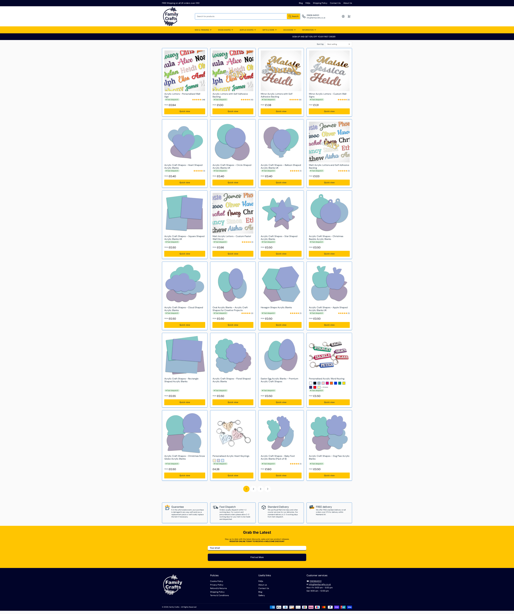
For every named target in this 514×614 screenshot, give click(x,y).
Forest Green (339, 383)
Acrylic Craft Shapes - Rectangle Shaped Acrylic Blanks (181, 380)
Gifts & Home (268, 30)
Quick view (184, 111)
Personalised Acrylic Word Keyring (326, 378)
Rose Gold (218, 460)
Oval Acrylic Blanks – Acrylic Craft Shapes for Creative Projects (230, 309)
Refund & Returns (218, 588)
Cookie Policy (216, 581)
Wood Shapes (224, 30)
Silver (222, 460)
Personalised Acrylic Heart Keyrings (231, 455)
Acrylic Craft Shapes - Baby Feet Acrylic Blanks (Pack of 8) (278, 457)
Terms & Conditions (219, 595)
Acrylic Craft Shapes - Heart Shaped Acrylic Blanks (183, 166)
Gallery (261, 595)
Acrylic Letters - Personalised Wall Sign (182, 95)
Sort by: (320, 44)
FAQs (307, 3)
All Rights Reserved (188, 607)
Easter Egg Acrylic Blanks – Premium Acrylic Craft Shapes (279, 380)
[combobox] (247, 16)
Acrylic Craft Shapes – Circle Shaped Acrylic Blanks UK (232, 166)
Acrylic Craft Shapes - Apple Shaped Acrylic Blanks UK (328, 309)
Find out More (257, 557)
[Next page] (268, 489)
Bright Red (314, 387)
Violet (310, 387)
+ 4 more (324, 387)
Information (308, 30)
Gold (214, 460)
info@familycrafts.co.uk (320, 584)
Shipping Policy (320, 3)
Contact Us (335, 3)
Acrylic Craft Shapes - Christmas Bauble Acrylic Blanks (326, 237)
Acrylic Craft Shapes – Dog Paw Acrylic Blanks (329, 457)
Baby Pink (323, 383)
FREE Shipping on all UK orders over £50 (180, 3)
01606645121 (316, 581)
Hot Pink (327, 383)
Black (314, 383)
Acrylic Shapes (247, 30)
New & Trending (202, 30)
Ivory (319, 387)
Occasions (288, 30)
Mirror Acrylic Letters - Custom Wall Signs (327, 95)
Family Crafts (174, 607)
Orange (331, 383)
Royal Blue (335, 383)
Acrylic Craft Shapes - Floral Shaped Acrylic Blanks (232, 380)
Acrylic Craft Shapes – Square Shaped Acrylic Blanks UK (184, 237)
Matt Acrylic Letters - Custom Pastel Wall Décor (232, 237)
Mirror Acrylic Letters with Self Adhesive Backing (276, 95)
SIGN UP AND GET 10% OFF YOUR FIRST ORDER (257, 36)
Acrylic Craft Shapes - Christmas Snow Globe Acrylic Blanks (184, 457)
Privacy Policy (216, 584)
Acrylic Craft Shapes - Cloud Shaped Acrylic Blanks (183, 309)
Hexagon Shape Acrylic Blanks (276, 307)
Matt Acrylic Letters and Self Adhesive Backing (329, 166)
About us (262, 584)
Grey (319, 383)
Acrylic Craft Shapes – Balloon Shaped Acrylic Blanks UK (281, 166)
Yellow (343, 383)
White (310, 383)
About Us (347, 3)
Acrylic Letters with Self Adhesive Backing (230, 95)
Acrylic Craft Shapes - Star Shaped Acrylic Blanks (279, 237)
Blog (301, 3)
